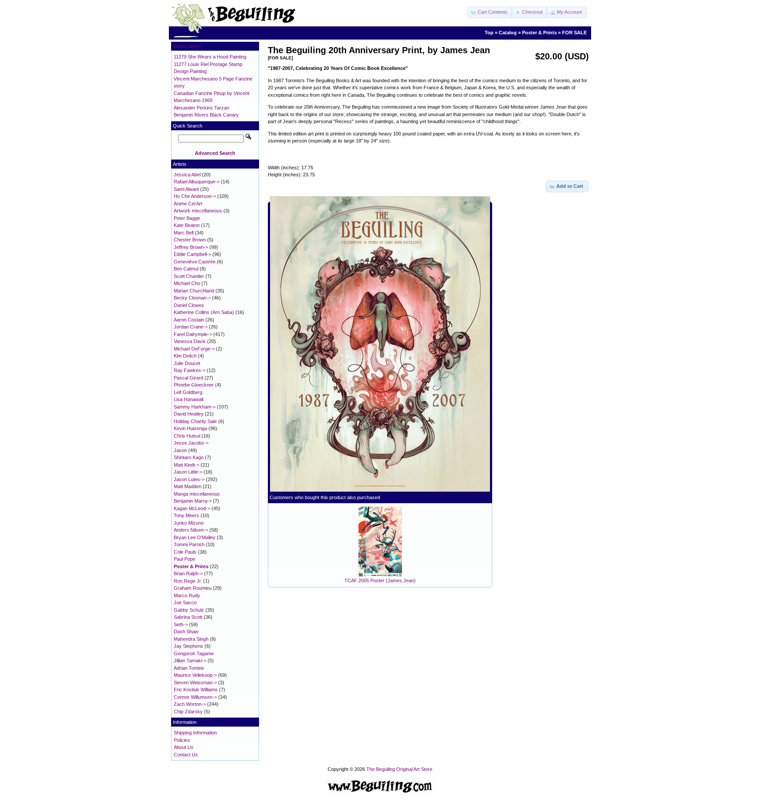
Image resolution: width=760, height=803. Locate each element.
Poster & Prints (539, 32)
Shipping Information (195, 732)
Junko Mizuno (189, 523)
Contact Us (186, 754)
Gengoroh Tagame (194, 653)
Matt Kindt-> (186, 464)
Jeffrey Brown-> (191, 247)
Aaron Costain (189, 319)
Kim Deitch (185, 355)
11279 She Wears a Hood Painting (210, 56)
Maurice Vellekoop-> (195, 675)
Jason (180, 450)
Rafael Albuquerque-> (196, 181)
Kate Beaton (187, 225)
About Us (184, 747)
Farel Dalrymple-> (193, 334)
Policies (182, 740)
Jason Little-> (188, 471)
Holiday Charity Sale (195, 421)
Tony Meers (186, 515)
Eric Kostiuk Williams (196, 689)
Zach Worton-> (190, 704)
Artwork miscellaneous (198, 210)
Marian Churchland (194, 290)
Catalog (508, 32)
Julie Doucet (187, 363)
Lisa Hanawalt (189, 399)
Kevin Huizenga (190, 428)
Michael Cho (187, 283)
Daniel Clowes (189, 305)
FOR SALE (574, 32)
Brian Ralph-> (188, 573)
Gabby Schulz (189, 610)
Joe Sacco (185, 602)
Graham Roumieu (193, 588)
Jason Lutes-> (189, 479)
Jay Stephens (188, 646)
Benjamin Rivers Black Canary (206, 114)
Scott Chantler (189, 276)
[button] (490, 12)
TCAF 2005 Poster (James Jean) (380, 580)
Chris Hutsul (187, 435)
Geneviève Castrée (195, 261)
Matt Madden (187, 486)
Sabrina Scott (188, 617)
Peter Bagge (187, 218)
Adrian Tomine (189, 668)
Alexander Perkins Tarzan (201, 107)
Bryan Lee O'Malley (195, 537)
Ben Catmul (186, 268)
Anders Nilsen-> (191, 530)
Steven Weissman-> (195, 682)
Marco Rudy (187, 595)
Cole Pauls (185, 552)
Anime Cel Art (188, 203)
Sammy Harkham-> (195, 406)
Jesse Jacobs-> (191, 442)
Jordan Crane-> (191, 326)
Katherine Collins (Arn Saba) (204, 312)
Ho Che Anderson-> (195, 196)
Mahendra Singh (191, 639)
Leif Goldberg (188, 392)
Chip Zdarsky (188, 711)
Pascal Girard (188, 377)
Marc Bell (184, 232)
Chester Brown (190, 239)
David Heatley (189, 413)
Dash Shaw (186, 631)
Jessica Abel (187, 174)
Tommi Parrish (189, 544)
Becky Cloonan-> (192, 297)
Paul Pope (184, 559)
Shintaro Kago (189, 457)
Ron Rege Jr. (188, 581)
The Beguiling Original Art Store (399, 769)
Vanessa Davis (190, 341)
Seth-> (181, 624)
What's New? (187, 46)
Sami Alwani (186, 189)
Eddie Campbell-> (192, 254)
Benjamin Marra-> (193, 501)
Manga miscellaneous (197, 493)
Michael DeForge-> (194, 348)
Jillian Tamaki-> (190, 660)
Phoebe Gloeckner (194, 384)
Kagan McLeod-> (192, 508)
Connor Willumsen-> (195, 697)
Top (489, 32)
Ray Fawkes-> (189, 370)
